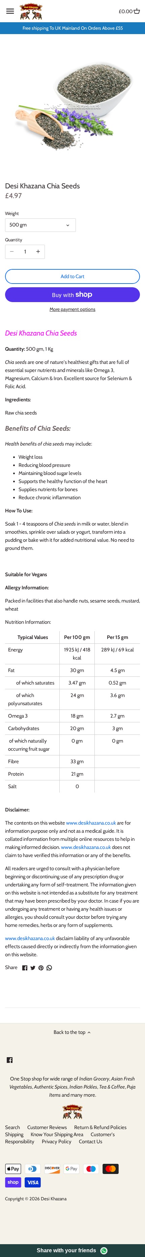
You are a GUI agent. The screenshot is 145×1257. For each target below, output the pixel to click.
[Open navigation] (10, 11)
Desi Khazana (53, 1198)
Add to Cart (72, 276)
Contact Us (90, 1142)
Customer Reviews (47, 1127)
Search (12, 1127)
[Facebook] (9, 1059)
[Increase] (38, 252)
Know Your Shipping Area (57, 1134)
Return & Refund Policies (100, 1127)
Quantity (13, 239)
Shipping (14, 1134)
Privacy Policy (56, 1142)
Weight (12, 213)
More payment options (72, 309)
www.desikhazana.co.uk (91, 823)
